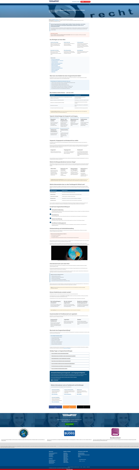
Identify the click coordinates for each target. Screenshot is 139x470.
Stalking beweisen (79, 389)
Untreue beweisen (51, 456)
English (79, 455)
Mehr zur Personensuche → (68, 394)
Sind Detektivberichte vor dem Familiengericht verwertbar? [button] (60, 358)
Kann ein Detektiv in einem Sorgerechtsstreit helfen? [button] (59, 353)
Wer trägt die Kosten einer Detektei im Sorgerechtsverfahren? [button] (61, 366)
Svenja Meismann (53, 19)
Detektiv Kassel (65, 460)
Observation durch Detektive (55, 389)
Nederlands (79, 456)
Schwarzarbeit (51, 455)
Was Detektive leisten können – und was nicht (57, 60)
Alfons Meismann (57, 20)
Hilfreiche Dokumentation (54, 65)
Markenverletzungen (51, 461)
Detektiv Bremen (65, 455)
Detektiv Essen (65, 457)
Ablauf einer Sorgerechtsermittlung (55, 66)
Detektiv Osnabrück (65, 462)
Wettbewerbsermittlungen (52, 460)
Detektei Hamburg (65, 458)
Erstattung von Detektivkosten (55, 69)
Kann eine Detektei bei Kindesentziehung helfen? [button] (59, 368)
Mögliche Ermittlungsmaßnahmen (55, 64)
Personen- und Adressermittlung (68, 389)
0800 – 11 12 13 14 (54, 380)
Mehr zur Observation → (55, 394)
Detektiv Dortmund (65, 456)
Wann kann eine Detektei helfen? (55, 59)
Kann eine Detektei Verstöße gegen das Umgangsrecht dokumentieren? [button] (63, 363)
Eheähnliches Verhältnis (52, 462)
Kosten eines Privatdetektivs (56, 397)
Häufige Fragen (53, 71)
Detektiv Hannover (65, 459)
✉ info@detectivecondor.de (82, 459)
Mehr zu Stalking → (79, 394)
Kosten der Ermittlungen (54, 70)
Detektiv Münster (65, 461)
